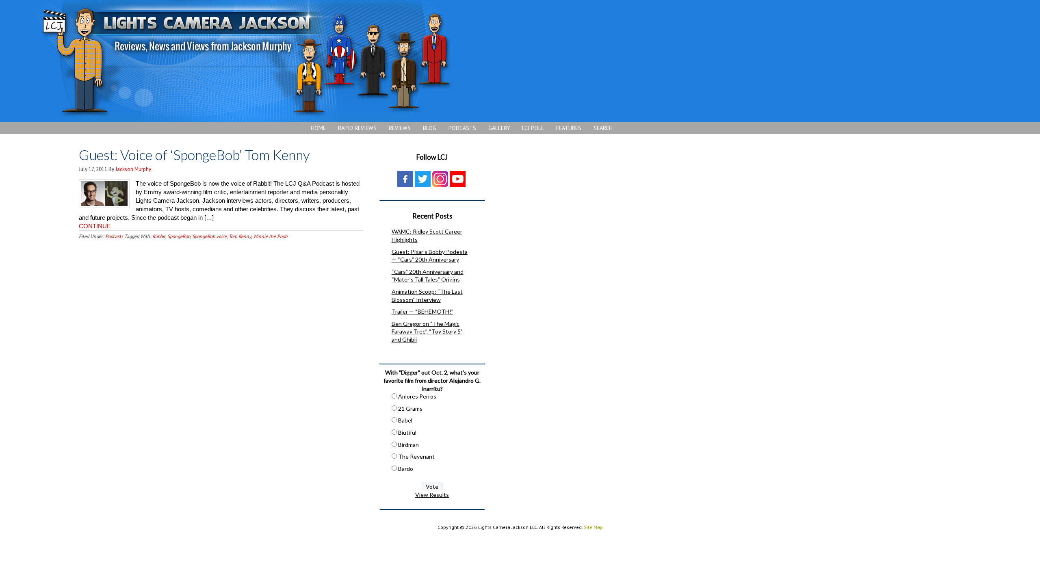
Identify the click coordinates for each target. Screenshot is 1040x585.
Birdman (408, 444)
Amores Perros (417, 396)
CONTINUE (95, 226)
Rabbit (158, 236)
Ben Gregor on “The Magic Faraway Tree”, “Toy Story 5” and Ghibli (427, 331)
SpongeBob (178, 236)
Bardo (405, 468)
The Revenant (416, 456)
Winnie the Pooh (270, 236)
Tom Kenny (240, 236)
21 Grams (410, 408)
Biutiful (407, 432)
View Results (432, 494)
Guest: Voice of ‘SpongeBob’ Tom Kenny (194, 154)
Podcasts (114, 236)
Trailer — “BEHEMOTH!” (422, 311)
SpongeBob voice (209, 236)
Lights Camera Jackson (245, 61)
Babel (405, 420)
